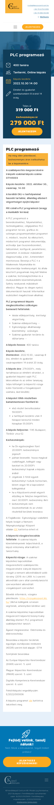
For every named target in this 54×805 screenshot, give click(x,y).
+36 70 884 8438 (41, 13)
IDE (16, 529)
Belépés (44, 17)
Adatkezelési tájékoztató (27, 802)
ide (30, 700)
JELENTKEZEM (27, 131)
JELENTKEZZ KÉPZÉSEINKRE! (27, 762)
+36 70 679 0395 (41, 9)
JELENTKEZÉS (32, 27)
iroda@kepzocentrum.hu (38, 5)
